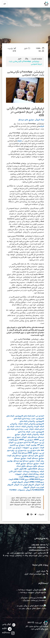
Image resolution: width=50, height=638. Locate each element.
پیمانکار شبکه (33, 474)
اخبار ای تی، (39, 416)
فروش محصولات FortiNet (20, 490)
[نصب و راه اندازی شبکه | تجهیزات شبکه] (45, 622)
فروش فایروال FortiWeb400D (33, 488)
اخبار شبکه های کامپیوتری (25, 416)
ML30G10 (30, 476)
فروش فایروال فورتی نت (29, 484)
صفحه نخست (36, 58)
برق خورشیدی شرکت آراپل (34, 574)
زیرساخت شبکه (23, 471)
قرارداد (36, 426)
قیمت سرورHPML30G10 (31, 478)
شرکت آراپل (40, 571)
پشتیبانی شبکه (27, 426)
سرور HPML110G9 (21, 479)
